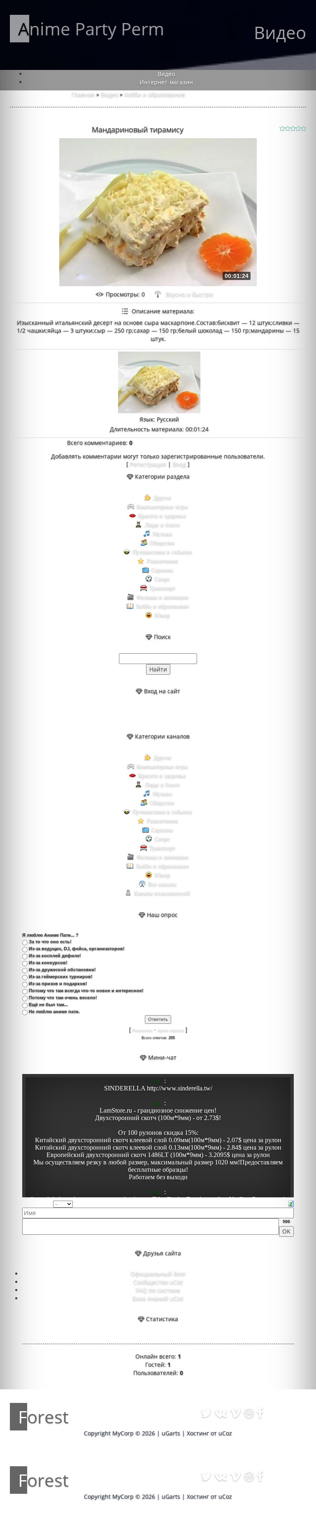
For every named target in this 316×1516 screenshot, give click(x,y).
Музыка (162, 534)
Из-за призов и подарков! (58, 983)
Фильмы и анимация (162, 597)
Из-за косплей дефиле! (55, 955)
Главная (83, 94)
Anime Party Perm (91, 28)
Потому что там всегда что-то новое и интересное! (86, 990)
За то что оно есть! (50, 941)
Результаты (142, 1030)
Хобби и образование (154, 94)
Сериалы (162, 570)
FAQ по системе (158, 1290)
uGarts (171, 1433)
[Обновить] (291, 1203)
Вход (179, 464)
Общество (162, 543)
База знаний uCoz (158, 1298)
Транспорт (162, 588)
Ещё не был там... (48, 1004)
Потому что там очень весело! (63, 997)
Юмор (162, 615)
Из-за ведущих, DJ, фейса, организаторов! (77, 948)
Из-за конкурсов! (48, 962)
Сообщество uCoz (158, 1282)
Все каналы (162, 884)
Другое (162, 498)
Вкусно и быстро (189, 294)
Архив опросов (171, 1030)
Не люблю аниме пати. (54, 1011)
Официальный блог (158, 1274)
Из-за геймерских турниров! (61, 976)
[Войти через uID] (137, 714)
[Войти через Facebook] (165, 714)
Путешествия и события (162, 552)
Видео (109, 94)
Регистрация (148, 464)
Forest (43, 1416)
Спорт (162, 579)
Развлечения (162, 561)
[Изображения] (159, 382)
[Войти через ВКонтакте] (151, 714)
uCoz (225, 1433)
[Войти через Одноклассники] (179, 714)
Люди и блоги (162, 525)
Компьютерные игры (162, 507)
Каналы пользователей (162, 893)
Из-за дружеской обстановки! (62, 969)
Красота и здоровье (162, 516)
